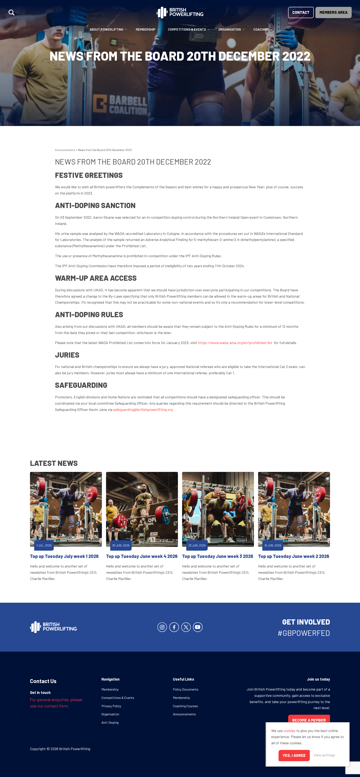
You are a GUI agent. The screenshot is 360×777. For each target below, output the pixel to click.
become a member (309, 720)
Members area (334, 12)
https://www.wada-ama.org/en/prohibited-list (235, 342)
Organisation (230, 29)
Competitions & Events (187, 29)
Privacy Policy (111, 706)
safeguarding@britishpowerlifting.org (143, 409)
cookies (289, 730)
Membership (145, 29)
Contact (301, 12)
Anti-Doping (110, 722)
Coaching (261, 29)
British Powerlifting (180, 12)
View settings (324, 755)
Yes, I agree (294, 755)
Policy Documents (185, 689)
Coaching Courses (185, 706)
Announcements (65, 150)
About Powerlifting (106, 29)
